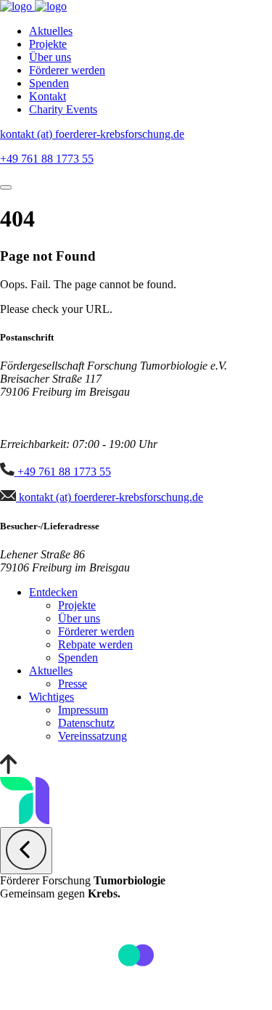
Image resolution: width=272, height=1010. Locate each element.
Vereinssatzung (92, 736)
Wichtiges (51, 697)
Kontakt (47, 96)
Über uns (50, 57)
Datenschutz (86, 723)
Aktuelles (51, 31)
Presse (72, 683)
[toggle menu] (6, 187)
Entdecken (53, 592)
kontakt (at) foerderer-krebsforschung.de (92, 134)
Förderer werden (67, 70)
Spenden (49, 83)
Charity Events (63, 109)
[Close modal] (26, 850)
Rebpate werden (95, 644)
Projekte (48, 44)
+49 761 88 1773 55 (47, 158)
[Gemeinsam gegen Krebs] (17, 6)
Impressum (83, 710)
